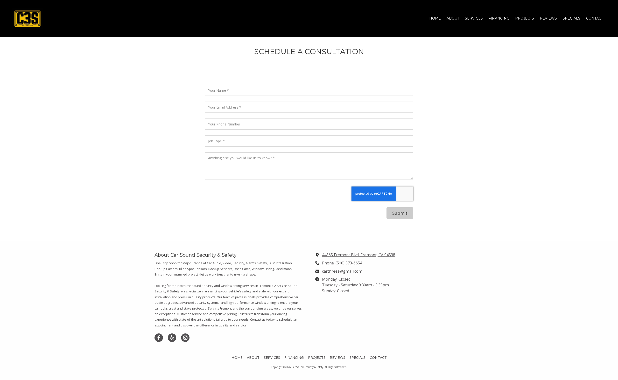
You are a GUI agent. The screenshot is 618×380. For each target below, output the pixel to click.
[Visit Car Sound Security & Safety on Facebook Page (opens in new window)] (158, 337)
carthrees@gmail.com (342, 271)
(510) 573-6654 (349, 263)
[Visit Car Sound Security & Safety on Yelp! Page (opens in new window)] (172, 337)
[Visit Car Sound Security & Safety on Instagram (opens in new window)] (185, 337)
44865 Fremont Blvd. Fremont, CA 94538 (358, 254)
